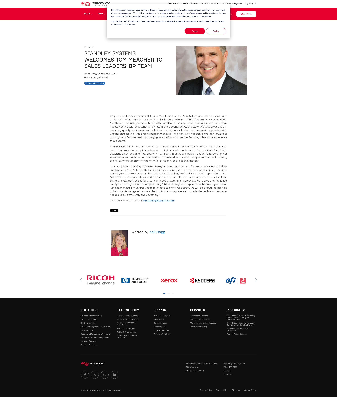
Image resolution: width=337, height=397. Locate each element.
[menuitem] (85, 375)
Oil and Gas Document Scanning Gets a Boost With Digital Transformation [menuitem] (241, 318)
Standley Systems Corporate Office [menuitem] (201, 364)
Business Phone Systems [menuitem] (128, 316)
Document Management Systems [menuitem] (95, 334)
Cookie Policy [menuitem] (250, 390)
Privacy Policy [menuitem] (206, 390)
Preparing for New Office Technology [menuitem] (237, 329)
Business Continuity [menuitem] (89, 319)
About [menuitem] (87, 13)
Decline (216, 31)
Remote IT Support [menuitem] (190, 3)
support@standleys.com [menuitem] (234, 364)
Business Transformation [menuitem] (91, 316)
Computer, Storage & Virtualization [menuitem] (126, 324)
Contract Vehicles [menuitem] (88, 323)
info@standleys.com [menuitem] (233, 4)
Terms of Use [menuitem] (222, 390)
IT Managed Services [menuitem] (199, 316)
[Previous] (82, 280)
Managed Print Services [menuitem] (200, 319)
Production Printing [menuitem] (198, 327)
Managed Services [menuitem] (88, 341)
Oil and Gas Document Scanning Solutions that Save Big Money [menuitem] (241, 324)
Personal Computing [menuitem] (126, 328)
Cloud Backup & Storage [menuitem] (128, 319)
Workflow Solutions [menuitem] (89, 345)
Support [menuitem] (252, 4)
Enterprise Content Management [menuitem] (95, 338)
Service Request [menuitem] (161, 323)
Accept (195, 31)
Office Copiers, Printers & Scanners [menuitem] (128, 337)
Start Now (246, 14)
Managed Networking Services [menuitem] (203, 323)
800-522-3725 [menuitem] (211, 4)
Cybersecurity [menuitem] (87, 330)
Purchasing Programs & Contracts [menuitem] (95, 327)
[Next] (255, 280)
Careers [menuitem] (227, 371)
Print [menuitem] (100, 13)
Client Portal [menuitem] (173, 3)
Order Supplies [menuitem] (160, 327)
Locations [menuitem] (228, 374)
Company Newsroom (95, 83)
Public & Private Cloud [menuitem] (126, 332)
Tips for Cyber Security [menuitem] (237, 334)
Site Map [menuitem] (236, 390)
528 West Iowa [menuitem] (192, 367)
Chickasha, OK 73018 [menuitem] (195, 371)
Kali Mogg (93, 73)
